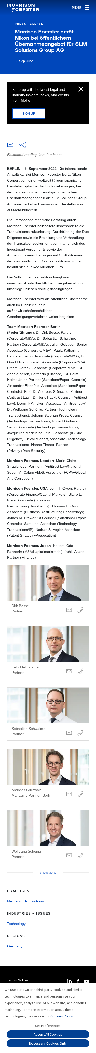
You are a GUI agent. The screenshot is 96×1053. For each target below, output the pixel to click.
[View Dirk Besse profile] (48, 591)
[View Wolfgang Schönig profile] (48, 836)
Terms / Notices (17, 980)
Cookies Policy (61, 1016)
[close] (81, 89)
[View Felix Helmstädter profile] (48, 652)
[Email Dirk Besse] (69, 610)
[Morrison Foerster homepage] (24, 8)
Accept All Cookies (48, 1034)
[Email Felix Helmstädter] (69, 671)
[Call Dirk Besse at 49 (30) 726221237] (80, 610)
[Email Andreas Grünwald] (69, 794)
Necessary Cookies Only (48, 1043)
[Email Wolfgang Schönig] (69, 855)
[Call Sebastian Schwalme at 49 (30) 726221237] (80, 733)
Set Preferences (48, 1025)
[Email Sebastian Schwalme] (69, 733)
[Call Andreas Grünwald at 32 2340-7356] (80, 794)
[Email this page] (10, 146)
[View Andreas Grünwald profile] (48, 775)
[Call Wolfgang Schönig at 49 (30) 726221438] (80, 855)
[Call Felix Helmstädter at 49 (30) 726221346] (80, 671)
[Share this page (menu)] (22, 145)
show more (48, 872)
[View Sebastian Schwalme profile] (48, 714)
